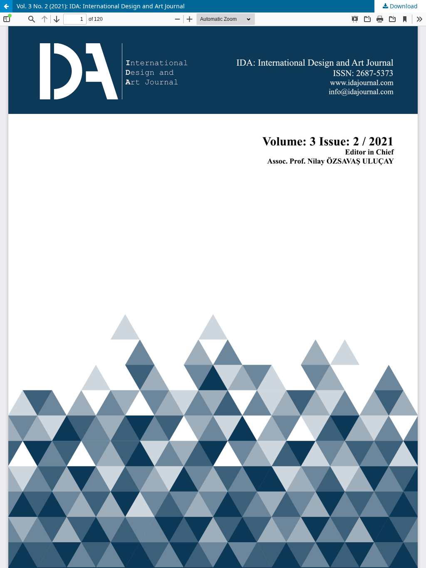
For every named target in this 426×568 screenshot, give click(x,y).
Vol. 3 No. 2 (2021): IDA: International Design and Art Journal (101, 6)
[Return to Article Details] (6, 6)
